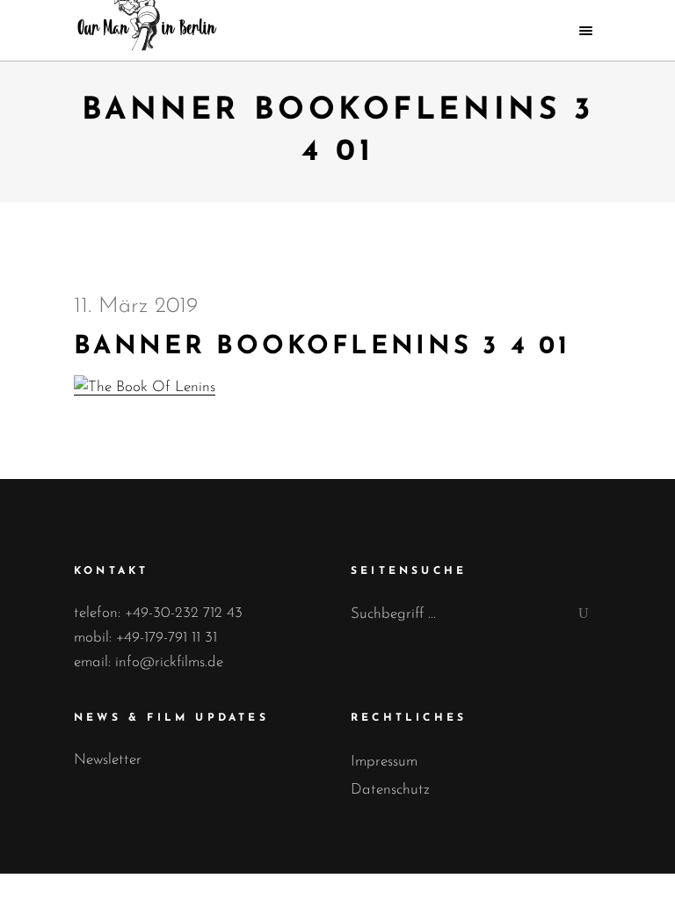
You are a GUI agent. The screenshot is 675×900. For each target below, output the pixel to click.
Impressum (384, 761)
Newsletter (108, 759)
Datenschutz (390, 789)
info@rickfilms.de (169, 662)
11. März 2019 (136, 306)
